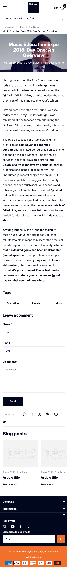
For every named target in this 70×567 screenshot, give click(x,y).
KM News (34, 27)
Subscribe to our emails (16, 531)
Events (36, 303)
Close (34, 501)
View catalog (5, 7)
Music (59, 303)
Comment (10, 361)
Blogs (22, 27)
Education (13, 303)
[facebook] (20, 526)
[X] (27, 527)
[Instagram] (4, 526)
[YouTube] (12, 526)
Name (7, 324)
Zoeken (61, 18)
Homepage (8, 27)
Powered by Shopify (47, 551)
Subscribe (61, 539)
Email (7, 343)
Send (13, 401)
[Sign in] (56, 8)
